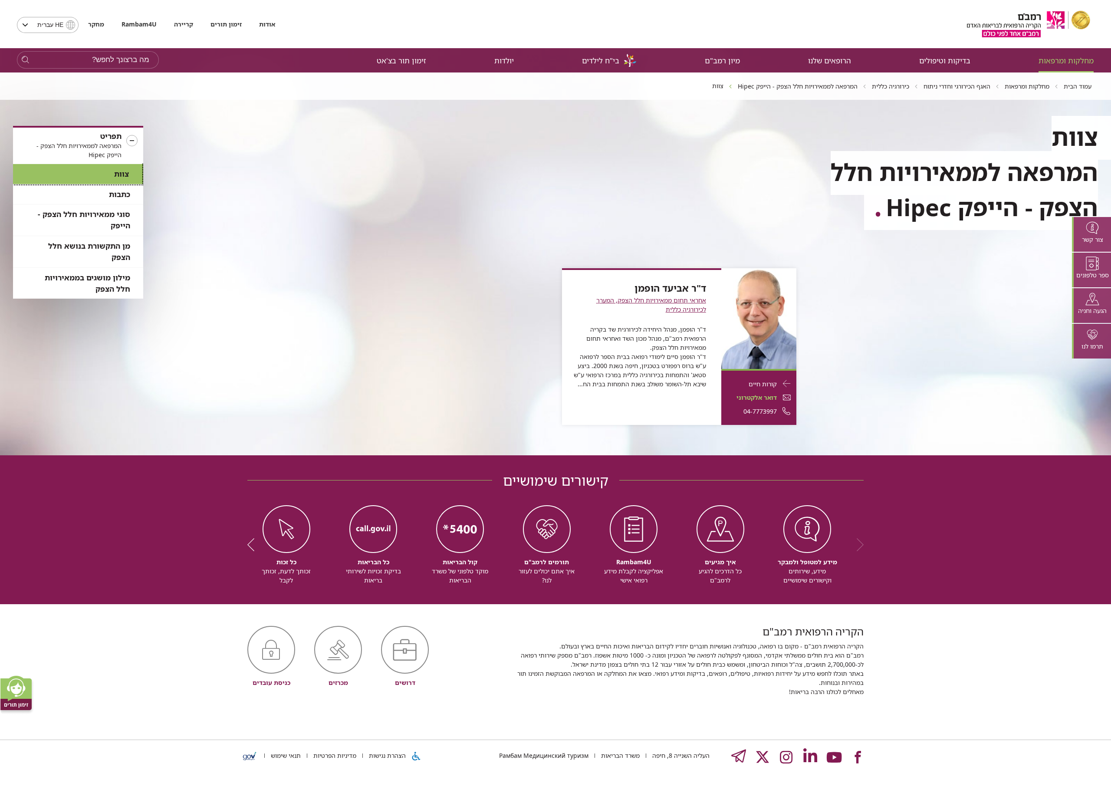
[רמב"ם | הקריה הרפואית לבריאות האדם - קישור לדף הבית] (1028, 24)
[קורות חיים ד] (758, 318)
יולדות (504, 61)
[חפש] (25, 60)
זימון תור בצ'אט (401, 61)
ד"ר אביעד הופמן (670, 288)
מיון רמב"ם (722, 61)
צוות (121, 174)
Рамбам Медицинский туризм (543, 755)
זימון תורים (226, 24)
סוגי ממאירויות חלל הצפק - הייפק (84, 219)
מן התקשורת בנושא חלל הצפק (89, 251)
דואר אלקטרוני (756, 397)
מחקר (96, 24)
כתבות (119, 194)
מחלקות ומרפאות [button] (1066, 61)
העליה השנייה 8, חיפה (680, 755)
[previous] (857, 545)
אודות (267, 24)
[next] (254, 545)
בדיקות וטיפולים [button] (944, 61)
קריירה (183, 24)
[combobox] (47, 25)
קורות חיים (763, 384)
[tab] (1091, 234)
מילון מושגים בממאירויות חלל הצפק (87, 283)
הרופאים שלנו (829, 61)
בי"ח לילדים (600, 61)
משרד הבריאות (619, 755)
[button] (78, 146)
